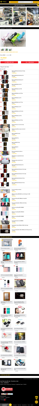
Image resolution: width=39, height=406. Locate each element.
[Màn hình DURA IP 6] (5, 148)
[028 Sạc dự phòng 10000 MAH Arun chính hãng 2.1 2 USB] (5, 195)
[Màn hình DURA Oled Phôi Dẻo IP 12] (5, 166)
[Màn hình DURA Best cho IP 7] (5, 108)
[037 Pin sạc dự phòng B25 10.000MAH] (6, 269)
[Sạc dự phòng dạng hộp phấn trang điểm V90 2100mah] (20, 309)
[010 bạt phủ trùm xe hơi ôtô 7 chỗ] (5, 161)
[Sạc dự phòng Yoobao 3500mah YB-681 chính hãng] (5, 226)
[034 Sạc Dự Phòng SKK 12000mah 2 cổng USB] (7, 256)
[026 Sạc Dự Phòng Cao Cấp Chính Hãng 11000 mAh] (7, 362)
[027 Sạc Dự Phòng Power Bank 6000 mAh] (20, 362)
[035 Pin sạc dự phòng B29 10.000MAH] (5, 217)
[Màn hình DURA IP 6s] (5, 139)
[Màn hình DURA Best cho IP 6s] (5, 117)
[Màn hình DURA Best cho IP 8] (5, 99)
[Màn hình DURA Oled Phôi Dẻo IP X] (5, 81)
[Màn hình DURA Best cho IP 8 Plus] (5, 94)
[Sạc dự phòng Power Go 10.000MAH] (20, 349)
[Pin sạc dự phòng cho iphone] (7, 242)
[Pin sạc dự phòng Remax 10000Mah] (20, 336)
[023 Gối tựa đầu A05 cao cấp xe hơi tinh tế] (5, 130)
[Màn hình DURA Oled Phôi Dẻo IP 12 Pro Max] (5, 170)
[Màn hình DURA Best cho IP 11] (5, 85)
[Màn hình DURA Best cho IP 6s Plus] (5, 112)
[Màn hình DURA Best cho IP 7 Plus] (5, 103)
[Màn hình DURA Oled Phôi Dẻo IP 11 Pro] (5, 184)
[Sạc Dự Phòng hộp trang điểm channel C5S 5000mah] (6, 323)
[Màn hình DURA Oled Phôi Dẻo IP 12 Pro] (5, 179)
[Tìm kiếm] (31, 2)
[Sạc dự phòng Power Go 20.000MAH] (5, 222)
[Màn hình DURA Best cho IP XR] (5, 90)
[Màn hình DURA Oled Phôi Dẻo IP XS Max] (5, 72)
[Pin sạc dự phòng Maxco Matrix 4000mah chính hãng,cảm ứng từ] (20, 295)
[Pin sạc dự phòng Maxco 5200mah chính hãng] (5, 204)
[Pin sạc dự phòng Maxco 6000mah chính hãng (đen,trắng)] (6, 309)
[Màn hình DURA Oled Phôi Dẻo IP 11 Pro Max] (5, 175)
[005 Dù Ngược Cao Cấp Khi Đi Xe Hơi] (5, 157)
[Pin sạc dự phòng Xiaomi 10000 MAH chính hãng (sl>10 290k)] (7, 335)
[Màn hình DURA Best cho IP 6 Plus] (5, 121)
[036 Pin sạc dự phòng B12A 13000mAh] (5, 213)
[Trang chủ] (4, 2)
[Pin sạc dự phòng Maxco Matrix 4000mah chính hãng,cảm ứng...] (5, 231)
